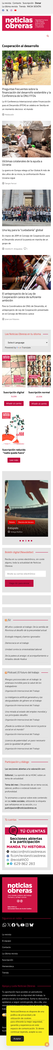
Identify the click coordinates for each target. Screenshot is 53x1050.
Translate (26, 347)
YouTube (15, 10)
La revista (6, 3)
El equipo (6, 941)
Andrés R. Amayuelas (13, 249)
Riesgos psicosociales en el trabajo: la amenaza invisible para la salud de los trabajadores (23, 683)
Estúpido (13, 528)
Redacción (9, 114)
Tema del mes (11, 784)
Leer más (14, 460)
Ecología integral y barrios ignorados (22, 636)
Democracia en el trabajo (17, 643)
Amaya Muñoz (16, 532)
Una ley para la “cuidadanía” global (22, 230)
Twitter (7, 10)
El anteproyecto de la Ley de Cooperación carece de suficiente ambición (21, 297)
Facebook (3, 10)
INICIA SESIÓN (34, 6)
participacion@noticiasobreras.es (21, 808)
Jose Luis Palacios (12, 319)
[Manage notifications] (47, 1044)
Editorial (9, 775)
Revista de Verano (26, 522)
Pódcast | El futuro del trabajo (23, 672)
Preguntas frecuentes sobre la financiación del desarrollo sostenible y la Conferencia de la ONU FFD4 (26, 92)
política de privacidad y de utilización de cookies (23, 1017)
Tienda (22, 6)
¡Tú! (9, 620)
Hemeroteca (8, 966)
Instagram (11, 10)
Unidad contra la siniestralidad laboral (23, 649)
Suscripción (28, 3)
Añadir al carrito (13, 403)
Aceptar (17, 1038)
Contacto (17, 3)
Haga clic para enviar (19, 583)
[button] (20, 540)
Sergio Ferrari (11, 183)
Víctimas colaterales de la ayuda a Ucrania (22, 163)
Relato (12, 522)
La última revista (10, 6)
